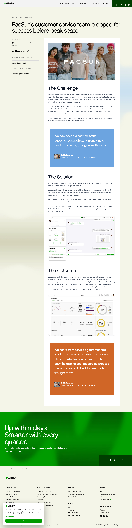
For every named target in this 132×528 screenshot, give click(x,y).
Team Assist (10, 497)
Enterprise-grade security (46, 505)
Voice (14, 63)
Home (7, 469)
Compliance (60, 525)
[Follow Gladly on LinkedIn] (101, 516)
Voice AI (40, 500)
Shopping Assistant (43, 497)
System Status (104, 500)
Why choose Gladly (74, 492)
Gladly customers (15, 469)
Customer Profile (11, 494)
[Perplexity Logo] (15, 513)
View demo (103, 510)
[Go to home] (7, 3)
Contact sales (104, 513)
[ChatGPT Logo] (7, 513)
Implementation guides (107, 494)
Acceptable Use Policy (35, 525)
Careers (71, 510)
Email (19, 63)
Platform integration (44, 502)
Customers (95, 4)
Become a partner (74, 515)
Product (74, 4)
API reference (104, 497)
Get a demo (122, 4)
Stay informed (73, 513)
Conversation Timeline (13, 492)
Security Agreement (49, 525)
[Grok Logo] (24, 513)
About (70, 507)
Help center (104, 492)
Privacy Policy (22, 525)
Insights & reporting (12, 500)
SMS (24, 63)
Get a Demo (116, 460)
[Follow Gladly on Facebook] (104, 516)
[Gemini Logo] (20, 513)
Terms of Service (11, 525)
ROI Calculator (73, 497)
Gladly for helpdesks (44, 492)
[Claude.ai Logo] (11, 513)
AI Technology (64, 4)
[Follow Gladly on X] (107, 516)
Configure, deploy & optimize (47, 494)
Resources (105, 4)
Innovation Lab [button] (84, 4)
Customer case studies (76, 494)
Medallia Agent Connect (20, 74)
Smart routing (10, 502)
